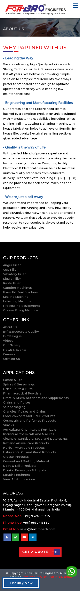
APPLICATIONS (19, 372)
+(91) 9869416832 (36, 522)
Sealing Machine (16, 297)
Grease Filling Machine (20, 310)
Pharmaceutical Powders (22, 393)
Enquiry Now (21, 583)
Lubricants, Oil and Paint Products (29, 452)
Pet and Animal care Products (26, 443)
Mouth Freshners (16, 475)
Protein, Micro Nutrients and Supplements (36, 398)
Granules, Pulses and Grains (24, 411)
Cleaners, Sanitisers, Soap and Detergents (35, 438)
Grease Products (16, 457)
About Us (10, 327)
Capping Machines (17, 288)
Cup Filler (10, 269)
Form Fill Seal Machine (20, 292)
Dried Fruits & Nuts (18, 389)
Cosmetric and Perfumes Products (29, 420)
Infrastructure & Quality (21, 331)
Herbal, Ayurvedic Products (24, 448)
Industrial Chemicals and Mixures (28, 434)
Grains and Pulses (17, 402)
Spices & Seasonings (19, 384)
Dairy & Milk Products (19, 466)
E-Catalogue (12, 336)
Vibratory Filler (14, 274)
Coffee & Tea (12, 380)
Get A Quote (35, 552)
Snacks (8, 425)
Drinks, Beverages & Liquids (24, 470)
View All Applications (19, 479)
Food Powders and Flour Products (29, 416)
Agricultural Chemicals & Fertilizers (30, 429)
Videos (8, 341)
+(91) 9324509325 (36, 516)
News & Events (14, 350)
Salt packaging (14, 407)
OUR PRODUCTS (20, 257)
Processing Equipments (21, 306)
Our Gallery (11, 345)
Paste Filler (12, 283)
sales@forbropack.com (37, 529)
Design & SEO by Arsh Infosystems (47, 576)
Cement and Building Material (26, 461)
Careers (9, 354)
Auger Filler (12, 265)
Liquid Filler (12, 279)
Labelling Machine (17, 301)
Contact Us (11, 359)
